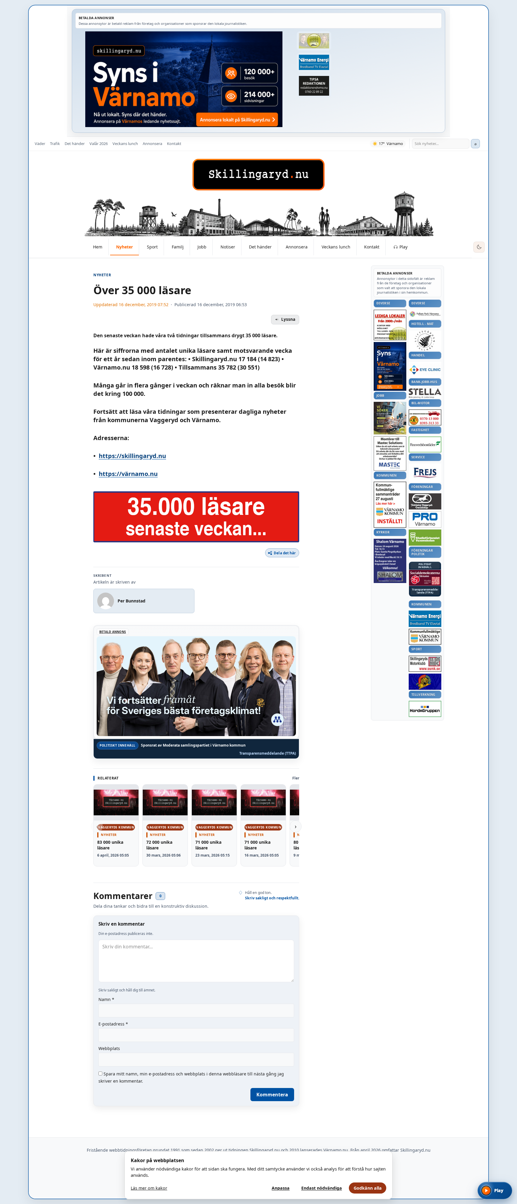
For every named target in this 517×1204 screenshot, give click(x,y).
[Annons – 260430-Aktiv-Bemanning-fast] (314, 41)
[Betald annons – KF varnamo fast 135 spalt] (425, 637)
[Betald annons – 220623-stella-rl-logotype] (425, 393)
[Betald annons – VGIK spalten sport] (425, 682)
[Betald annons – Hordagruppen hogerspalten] (425, 709)
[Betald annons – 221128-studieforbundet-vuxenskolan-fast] (425, 537)
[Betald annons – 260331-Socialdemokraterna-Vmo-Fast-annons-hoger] (425, 578)
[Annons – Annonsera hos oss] (390, 366)
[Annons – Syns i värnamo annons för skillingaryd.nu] (183, 79)
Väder (40, 143)
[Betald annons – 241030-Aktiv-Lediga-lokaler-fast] (390, 325)
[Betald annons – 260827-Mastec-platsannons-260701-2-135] (390, 453)
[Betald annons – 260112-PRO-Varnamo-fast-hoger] (425, 519)
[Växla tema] (479, 247)
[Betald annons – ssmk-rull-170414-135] (425, 664)
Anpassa (281, 1188)
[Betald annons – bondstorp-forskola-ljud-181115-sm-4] (314, 85)
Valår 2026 (98, 143)
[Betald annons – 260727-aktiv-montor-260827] (390, 418)
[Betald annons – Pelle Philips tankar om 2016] (314, 62)
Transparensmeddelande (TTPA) (267, 753)
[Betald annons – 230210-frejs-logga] (425, 472)
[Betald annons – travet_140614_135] (425, 501)
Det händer (75, 143)
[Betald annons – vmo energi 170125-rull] (425, 619)
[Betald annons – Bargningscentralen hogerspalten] (425, 417)
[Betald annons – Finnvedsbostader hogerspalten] (425, 444)
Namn (106, 999)
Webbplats (109, 1048)
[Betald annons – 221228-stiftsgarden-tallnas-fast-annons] (425, 340)
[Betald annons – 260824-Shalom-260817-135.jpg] (390, 561)
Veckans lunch (125, 143)
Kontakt (174, 143)
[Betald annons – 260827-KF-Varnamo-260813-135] (390, 505)
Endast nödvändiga (321, 1188)
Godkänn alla (368, 1188)
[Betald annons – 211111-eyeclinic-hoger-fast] (425, 369)
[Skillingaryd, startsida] (258, 174)
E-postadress (113, 1024)
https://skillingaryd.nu (132, 456)
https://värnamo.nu (128, 474)
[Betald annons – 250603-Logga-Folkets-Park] (425, 314)
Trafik (55, 143)
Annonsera (152, 143)
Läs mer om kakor (149, 1188)
